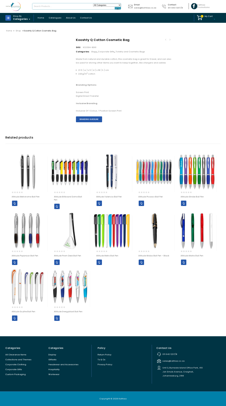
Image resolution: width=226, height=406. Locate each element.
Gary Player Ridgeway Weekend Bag (169, 39)
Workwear (53, 374)
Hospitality (54, 369)
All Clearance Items (15, 354)
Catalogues (55, 17)
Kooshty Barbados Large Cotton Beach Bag (165, 39)
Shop (18, 30)
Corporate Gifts (106, 51)
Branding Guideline (89, 119)
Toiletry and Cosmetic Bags (130, 51)
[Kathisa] (13, 6)
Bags (94, 51)
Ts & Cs (101, 359)
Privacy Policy (105, 364)
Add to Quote (14, 203)
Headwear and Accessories (63, 364)
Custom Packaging (15, 374)
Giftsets (52, 359)
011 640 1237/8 (175, 7)
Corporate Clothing (15, 364)
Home (41, 17)
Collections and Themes (18, 359)
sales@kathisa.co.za (145, 7)
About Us (70, 17)
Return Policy (104, 354)
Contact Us (86, 17)
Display (52, 354)
